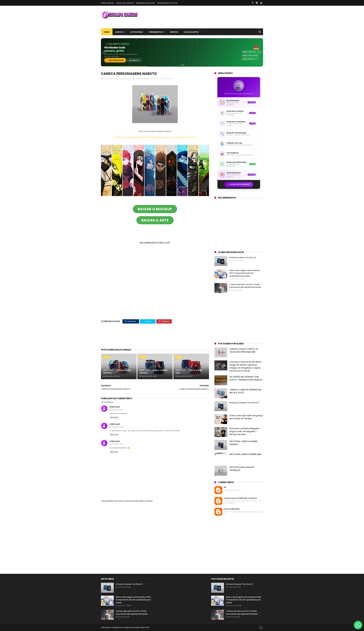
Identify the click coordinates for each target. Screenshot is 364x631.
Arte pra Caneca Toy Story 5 (242, 257)
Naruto (163, 78)
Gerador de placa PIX (167, 3)
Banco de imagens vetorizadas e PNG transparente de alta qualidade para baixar (244, 273)
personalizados (232, 509)
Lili (225, 487)
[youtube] (261, 3)
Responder (114, 417)
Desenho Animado (151, 78)
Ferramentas (156, 32)
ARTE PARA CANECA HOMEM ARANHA (117, 371)
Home (107, 32)
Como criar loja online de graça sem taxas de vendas (246, 417)
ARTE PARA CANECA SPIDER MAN (188, 371)
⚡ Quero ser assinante (239, 184)
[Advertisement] (211, 17)
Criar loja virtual (125, 3)
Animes (139, 78)
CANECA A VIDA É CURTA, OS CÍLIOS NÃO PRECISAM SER (243, 350)
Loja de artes (191, 32)
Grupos (174, 32)
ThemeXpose (116, 627)
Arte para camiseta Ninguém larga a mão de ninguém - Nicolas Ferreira (244, 431)
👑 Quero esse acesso (115, 60)
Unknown (114, 406)
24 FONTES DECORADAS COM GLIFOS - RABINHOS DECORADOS (245, 378)
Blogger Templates (140, 627)
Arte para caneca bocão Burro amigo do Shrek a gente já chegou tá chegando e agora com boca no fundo (245, 366)
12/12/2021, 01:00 (117, 444)
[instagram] (257, 3)
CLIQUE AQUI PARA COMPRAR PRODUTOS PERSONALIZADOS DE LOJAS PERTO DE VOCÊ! (155, 137)
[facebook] (252, 3)
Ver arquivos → (134, 60)
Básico (119, 32)
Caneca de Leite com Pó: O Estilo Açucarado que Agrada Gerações (245, 286)
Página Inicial (107, 3)
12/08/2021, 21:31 (117, 410)
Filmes (106, 357)
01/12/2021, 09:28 (117, 427)
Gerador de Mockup (145, 3)
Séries (169, 78)
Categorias (136, 32)
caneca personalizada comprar (240, 498)
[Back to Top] (261, 627)
